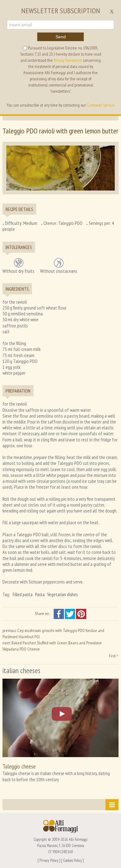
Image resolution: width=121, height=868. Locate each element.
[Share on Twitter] (70, 613)
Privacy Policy (48, 860)
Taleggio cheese (19, 766)
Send (61, 36)
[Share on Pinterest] (81, 613)
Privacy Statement (68, 60)
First (112, 656)
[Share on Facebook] (59, 613)
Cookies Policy (72, 860)
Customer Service (100, 105)
